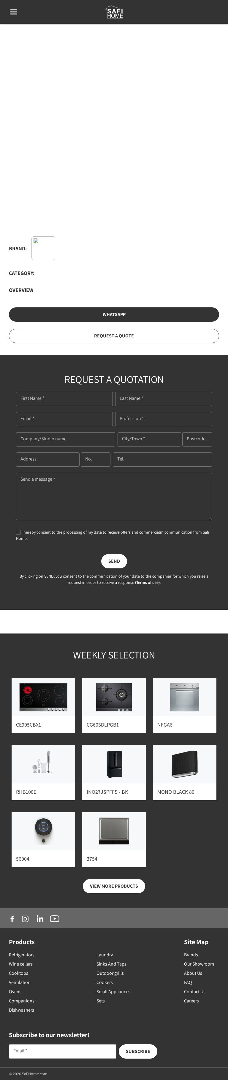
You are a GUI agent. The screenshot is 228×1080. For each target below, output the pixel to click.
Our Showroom (199, 964)
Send (114, 561)
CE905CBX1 (28, 724)
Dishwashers (21, 1010)
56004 (22, 858)
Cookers (104, 982)
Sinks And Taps (111, 964)
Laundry (104, 955)
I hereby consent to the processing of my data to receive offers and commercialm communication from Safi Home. (112, 535)
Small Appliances (113, 991)
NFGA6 (164, 724)
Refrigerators (21, 955)
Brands (191, 955)
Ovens (15, 991)
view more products (114, 886)
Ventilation (20, 982)
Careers (191, 1001)
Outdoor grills (110, 973)
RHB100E (26, 791)
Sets (100, 1001)
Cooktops (18, 973)
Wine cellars (21, 964)
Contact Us (194, 991)
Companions (21, 1001)
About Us (193, 973)
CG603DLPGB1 (103, 724)
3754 (92, 858)
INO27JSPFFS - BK (107, 791)
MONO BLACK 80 (175, 791)
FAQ (188, 982)
